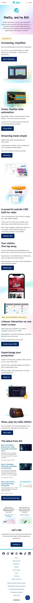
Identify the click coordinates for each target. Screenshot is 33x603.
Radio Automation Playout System (16, 583)
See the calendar (24, 515)
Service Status (16, 570)
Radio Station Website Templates (16, 586)
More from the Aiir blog (11, 498)
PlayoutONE (7, 128)
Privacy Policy (16, 595)
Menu (4, 2)
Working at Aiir (16, 561)
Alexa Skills (7, 433)
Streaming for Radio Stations (16, 589)
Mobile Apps (7, 268)
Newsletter (16, 564)
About (16, 558)
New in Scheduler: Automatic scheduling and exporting (8, 466)
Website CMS (7, 236)
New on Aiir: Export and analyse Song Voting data (8, 483)
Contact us (16, 544)
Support (16, 567)
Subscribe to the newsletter (8, 515)
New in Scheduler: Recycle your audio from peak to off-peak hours (9, 448)
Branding (16, 576)
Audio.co (6, 377)
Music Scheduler (9, 59)
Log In (30, 2)
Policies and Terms (16, 579)
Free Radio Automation (16, 592)
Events (16, 573)
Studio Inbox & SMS (10, 344)
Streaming (6, 155)
